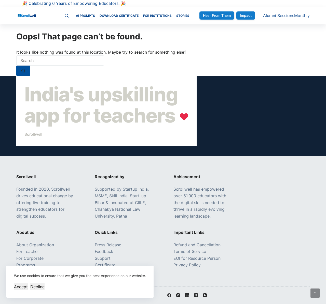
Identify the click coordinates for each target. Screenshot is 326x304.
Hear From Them (217, 15)
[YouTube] (205, 295)
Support (103, 258)
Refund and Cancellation (197, 244)
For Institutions (157, 16)
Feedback (104, 251)
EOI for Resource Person (197, 258)
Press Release (108, 244)
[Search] (67, 16)
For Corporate (30, 258)
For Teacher (27, 251)
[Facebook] (169, 295)
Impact (246, 15)
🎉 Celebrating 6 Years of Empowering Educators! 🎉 (74, 3)
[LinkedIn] (187, 295)
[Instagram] (178, 295)
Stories (182, 16)
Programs (25, 264)
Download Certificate (119, 16)
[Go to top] (315, 293)
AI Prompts (85, 16)
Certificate (105, 264)
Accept (21, 286)
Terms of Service (189, 251)
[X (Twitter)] (196, 295)
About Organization (35, 244)
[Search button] (23, 71)
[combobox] (60, 60)
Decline (37, 286)
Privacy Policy (187, 264)
